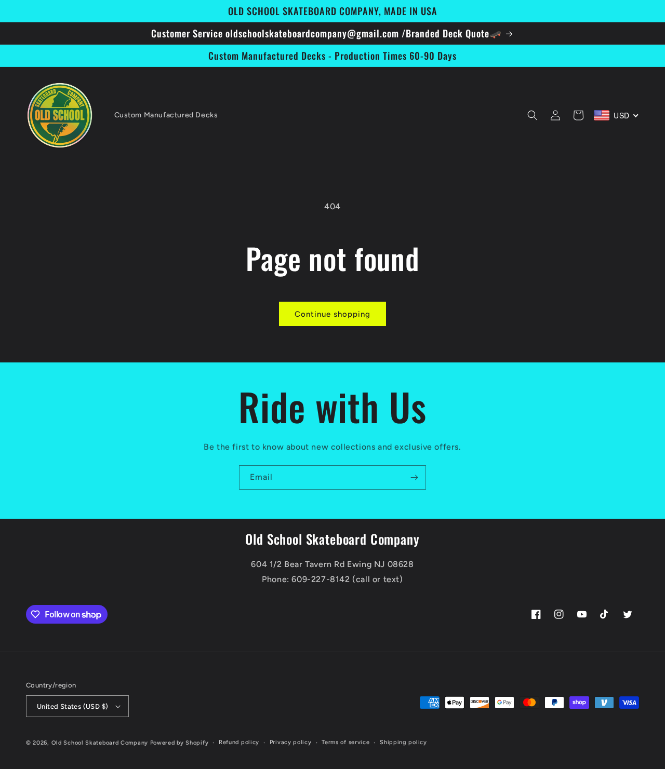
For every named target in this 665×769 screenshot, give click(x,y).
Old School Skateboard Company (99, 742)
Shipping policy (403, 742)
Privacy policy (291, 742)
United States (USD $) (72, 706)
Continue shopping (332, 314)
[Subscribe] (414, 477)
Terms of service (345, 742)
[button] (532, 115)
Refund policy (239, 742)
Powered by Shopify (179, 742)
